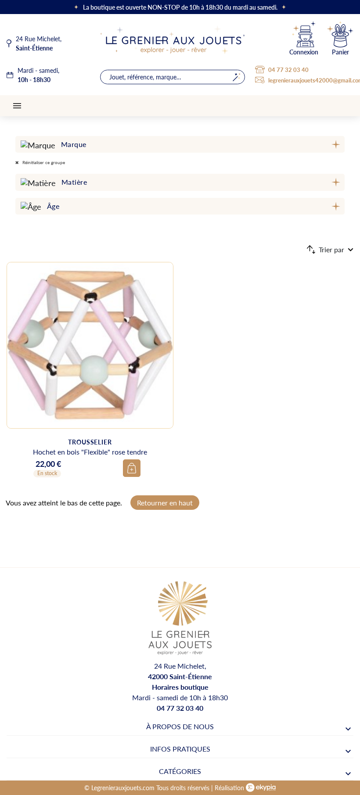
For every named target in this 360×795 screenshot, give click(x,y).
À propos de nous (180, 726)
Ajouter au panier (131, 468)
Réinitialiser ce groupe (43, 162)
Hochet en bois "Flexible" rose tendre (90, 452)
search (236, 77)
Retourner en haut (165, 503)
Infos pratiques (180, 749)
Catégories (180, 771)
